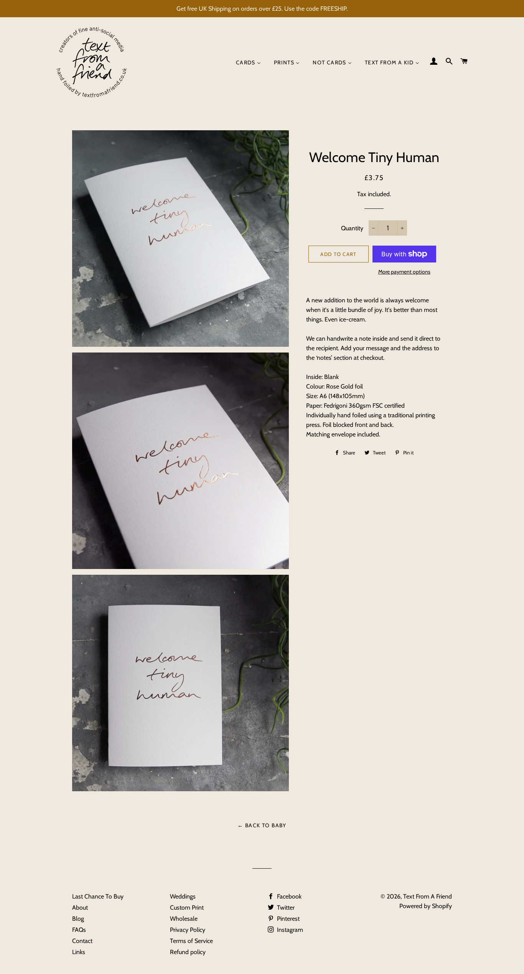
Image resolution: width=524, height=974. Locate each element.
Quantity (352, 228)
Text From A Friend (427, 896)
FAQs (79, 929)
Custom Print (187, 907)
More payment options (404, 271)
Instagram (289, 929)
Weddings (183, 896)
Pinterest (287, 918)
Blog (78, 918)
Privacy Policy (187, 929)
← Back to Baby (262, 825)
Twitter (285, 907)
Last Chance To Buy (98, 896)
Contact (82, 940)
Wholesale (184, 918)
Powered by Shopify (425, 906)
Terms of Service (191, 940)
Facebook (288, 896)
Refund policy (188, 952)
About (80, 907)
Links (78, 952)
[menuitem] (248, 62)
